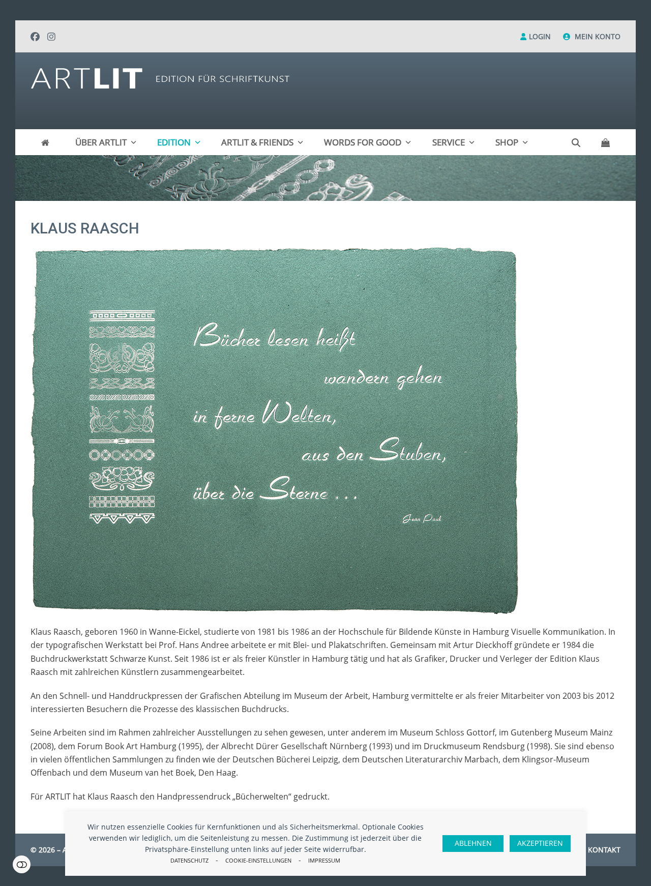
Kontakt (604, 849)
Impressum (324, 860)
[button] (605, 142)
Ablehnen (473, 843)
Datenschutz (189, 860)
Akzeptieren (540, 843)
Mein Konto (597, 36)
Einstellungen (22, 864)
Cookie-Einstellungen (258, 860)
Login (540, 36)
